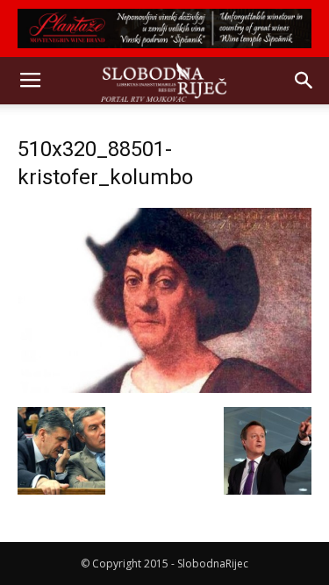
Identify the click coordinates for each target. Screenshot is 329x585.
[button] (304, 80)
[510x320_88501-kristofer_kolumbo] (164, 389)
